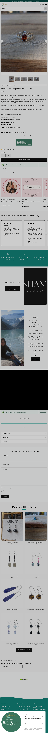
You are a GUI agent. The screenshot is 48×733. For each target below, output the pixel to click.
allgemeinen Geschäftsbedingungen (34, 728)
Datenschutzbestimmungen (29, 729)
